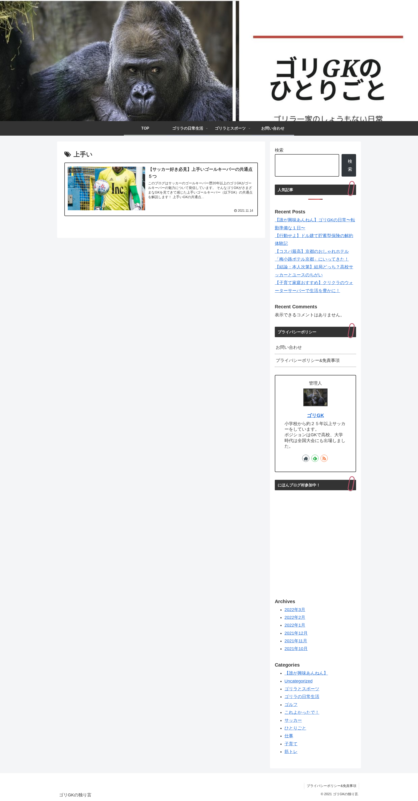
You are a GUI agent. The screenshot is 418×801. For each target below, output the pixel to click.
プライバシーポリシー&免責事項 (308, 360)
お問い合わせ (289, 347)
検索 (279, 150)
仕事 (288, 736)
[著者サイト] (305, 458)
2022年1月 (294, 625)
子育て (291, 743)
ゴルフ (291, 704)
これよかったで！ (301, 712)
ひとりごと (295, 728)
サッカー (293, 720)
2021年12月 (296, 633)
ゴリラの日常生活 (301, 696)
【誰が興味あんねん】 (306, 673)
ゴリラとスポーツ (301, 688)
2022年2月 (294, 617)
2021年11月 (295, 640)
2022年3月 (294, 609)
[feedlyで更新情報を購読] (315, 458)
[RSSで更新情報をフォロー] (324, 458)
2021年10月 (296, 648)
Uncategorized (298, 681)
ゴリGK (315, 415)
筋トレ (291, 751)
